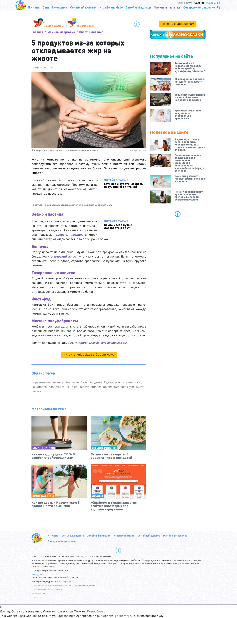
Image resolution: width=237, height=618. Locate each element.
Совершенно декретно (62, 541)
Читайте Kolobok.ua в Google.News (89, 354)
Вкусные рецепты (104, 447)
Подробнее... (96, 611)
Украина (97, 495)
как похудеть (92, 382)
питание (73, 382)
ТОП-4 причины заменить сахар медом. (98, 343)
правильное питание (48, 382)
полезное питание (106, 387)
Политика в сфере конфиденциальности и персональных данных (63, 585)
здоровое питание (119, 382)
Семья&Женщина (72, 535)
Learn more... (124, 616)
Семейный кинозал (99, 535)
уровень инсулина (69, 234)
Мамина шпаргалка (61, 32)
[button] (219, 7)
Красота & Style (43, 495)
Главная (37, 32)
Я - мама (53, 535)
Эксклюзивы (85, 25)
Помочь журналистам (178, 24)
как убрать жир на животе (69, 387)
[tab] (177, 214)
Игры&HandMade (124, 535)
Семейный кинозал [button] (83, 7)
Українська (213, 2)
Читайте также (123, 183)
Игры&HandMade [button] (111, 7)
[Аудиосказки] (178, 34)
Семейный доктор (148, 535)
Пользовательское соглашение (46, 589)
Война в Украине (54, 25)
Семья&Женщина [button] (55, 7)
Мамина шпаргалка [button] (167, 7)
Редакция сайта (39, 593)
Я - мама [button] (34, 7)
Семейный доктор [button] (138, 7)
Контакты (36, 597)
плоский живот (66, 256)
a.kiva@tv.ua (37, 574)
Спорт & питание (91, 32)
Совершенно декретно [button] (199, 7)
